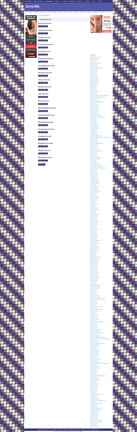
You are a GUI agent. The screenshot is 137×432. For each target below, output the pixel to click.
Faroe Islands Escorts (95, 158)
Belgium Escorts (94, 86)
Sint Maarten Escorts (95, 354)
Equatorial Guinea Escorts (96, 151)
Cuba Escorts (93, 131)
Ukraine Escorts (93, 406)
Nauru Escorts (93, 281)
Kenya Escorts (93, 223)
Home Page (28, 1)
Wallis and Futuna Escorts (96, 420)
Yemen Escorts (93, 423)
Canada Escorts (93, 112)
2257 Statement (80, 431)
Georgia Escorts (94, 172)
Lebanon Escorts (94, 234)
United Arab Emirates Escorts (96, 408)
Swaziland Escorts (94, 377)
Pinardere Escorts (45, 59)
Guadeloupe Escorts (94, 183)
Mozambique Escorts (95, 277)
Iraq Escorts (93, 206)
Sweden (101, 12)
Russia (59, 12)
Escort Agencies (49, 1)
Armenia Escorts (94, 71)
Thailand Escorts (94, 388)
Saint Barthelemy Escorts (96, 329)
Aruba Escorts (93, 72)
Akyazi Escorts (44, 150)
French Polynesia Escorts (96, 166)
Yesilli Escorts (44, 51)
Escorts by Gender (38, 1)
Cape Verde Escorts (94, 114)
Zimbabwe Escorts (94, 426)
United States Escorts (95, 411)
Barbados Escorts (94, 83)
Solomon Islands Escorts (95, 358)
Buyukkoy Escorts (45, 143)
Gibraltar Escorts (94, 177)
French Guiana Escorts (95, 164)
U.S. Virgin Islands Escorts (96, 403)
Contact (100, 1)
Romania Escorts (94, 324)
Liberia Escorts (93, 237)
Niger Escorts (93, 291)
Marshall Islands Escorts (95, 257)
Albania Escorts (93, 60)
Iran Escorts (93, 204)
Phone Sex (79, 1)
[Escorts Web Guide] (32, 8)
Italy (50, 12)
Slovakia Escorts (94, 355)
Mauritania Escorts (94, 260)
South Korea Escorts (95, 366)
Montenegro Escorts (94, 272)
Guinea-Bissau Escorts (95, 191)
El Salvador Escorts (94, 149)
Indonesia (76, 12)
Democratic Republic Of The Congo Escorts (100, 137)
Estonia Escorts (93, 154)
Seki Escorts (43, 94)
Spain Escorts (93, 369)
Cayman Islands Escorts (95, 115)
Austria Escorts (93, 75)
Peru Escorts (93, 312)
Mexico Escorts (93, 264)
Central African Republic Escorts (97, 117)
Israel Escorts (93, 211)
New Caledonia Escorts (95, 286)
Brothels (57, 1)
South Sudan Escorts (95, 368)
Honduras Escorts (94, 195)
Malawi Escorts (93, 249)
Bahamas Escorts (94, 78)
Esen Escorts (43, 101)
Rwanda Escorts (94, 328)
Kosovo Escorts (93, 226)
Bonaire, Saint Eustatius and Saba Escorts (99, 95)
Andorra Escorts (94, 64)
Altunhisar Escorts (45, 122)
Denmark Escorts (94, 138)
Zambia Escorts (93, 425)
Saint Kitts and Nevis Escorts (96, 332)
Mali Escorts (93, 254)
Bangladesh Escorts (94, 81)
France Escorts (93, 163)
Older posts (42, 164)
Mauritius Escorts (94, 261)
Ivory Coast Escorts (94, 214)
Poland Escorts (93, 315)
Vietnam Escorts (94, 418)
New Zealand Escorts (95, 288)
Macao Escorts (93, 244)
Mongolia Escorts (94, 271)
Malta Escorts (93, 255)
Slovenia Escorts (94, 357)
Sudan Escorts (93, 372)
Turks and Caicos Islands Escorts (97, 400)
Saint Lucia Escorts (94, 334)
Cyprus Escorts (93, 134)
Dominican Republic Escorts (96, 143)
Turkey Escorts (93, 397)
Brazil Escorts (93, 100)
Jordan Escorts (93, 220)
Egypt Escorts (93, 147)
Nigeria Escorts (93, 292)
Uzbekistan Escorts (94, 414)
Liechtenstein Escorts (95, 240)
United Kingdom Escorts (95, 409)
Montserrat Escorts (94, 274)
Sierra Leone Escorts (95, 351)
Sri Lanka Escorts (94, 371)
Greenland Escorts (94, 180)
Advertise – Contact (95, 429)
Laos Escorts (93, 231)
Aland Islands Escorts (95, 58)
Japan (31, 12)
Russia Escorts (93, 326)
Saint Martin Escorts (94, 335)
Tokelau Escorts (93, 391)
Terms (93, 1)
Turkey (88, 12)
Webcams (87, 1)
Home (39, 15)
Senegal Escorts (94, 346)
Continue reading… (43, 26)
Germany (36, 12)
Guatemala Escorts (94, 186)
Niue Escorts (93, 294)
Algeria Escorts (93, 61)
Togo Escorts (93, 389)
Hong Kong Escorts (94, 197)
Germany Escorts (94, 174)
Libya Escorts (93, 238)
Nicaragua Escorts (94, 289)
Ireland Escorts (93, 208)
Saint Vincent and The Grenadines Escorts (99, 338)
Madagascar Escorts (95, 248)
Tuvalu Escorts (93, 402)
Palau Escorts (93, 304)
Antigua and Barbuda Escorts (96, 67)
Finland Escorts (93, 161)
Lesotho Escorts (94, 235)
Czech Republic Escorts (95, 135)
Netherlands (82, 12)
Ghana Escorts (93, 175)
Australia (65, 12)
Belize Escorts (93, 87)
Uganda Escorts (93, 405)
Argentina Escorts (94, 69)
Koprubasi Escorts (45, 44)
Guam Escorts (93, 184)
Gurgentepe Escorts (46, 129)
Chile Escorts (93, 120)
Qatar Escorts (93, 320)
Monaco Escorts (94, 269)
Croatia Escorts (93, 129)
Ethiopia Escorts (94, 155)
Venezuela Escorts (94, 417)
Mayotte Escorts (94, 263)
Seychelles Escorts (94, 349)
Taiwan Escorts (93, 383)
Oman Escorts (93, 301)
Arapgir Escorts (44, 37)
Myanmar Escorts (94, 278)
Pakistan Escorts (94, 303)
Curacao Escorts (94, 132)
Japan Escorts (93, 217)
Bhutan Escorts (93, 92)
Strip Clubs (72, 1)
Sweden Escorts (94, 378)
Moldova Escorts (94, 268)
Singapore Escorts (94, 352)
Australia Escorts (94, 74)
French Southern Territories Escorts (98, 167)
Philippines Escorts (94, 314)
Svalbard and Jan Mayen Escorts (97, 375)
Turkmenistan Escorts (95, 398)
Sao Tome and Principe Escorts (97, 343)
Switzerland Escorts (94, 380)
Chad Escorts (93, 118)
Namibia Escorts (94, 280)
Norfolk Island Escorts (95, 295)
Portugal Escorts (94, 317)
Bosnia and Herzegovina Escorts (97, 97)
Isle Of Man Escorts (94, 209)
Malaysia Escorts (94, 251)
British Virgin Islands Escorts (96, 101)
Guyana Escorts (93, 192)
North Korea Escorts (94, 297)
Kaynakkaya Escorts (46, 66)
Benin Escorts (93, 89)
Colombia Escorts (94, 123)
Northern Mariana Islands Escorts (97, 298)
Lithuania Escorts (94, 241)
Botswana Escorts (94, 98)
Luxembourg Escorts (95, 243)
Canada (54, 12)
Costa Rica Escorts (94, 127)
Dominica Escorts (94, 141)
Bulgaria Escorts (94, 104)
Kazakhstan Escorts (94, 221)
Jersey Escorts (93, 218)
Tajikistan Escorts (94, 385)
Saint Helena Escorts (95, 331)
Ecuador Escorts (94, 146)
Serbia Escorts (93, 348)
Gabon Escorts (93, 169)
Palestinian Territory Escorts (96, 306)
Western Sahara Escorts (95, 422)
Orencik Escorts (44, 23)
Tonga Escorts (93, 392)
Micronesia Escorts (94, 266)
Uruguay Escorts (94, 412)
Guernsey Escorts (94, 188)
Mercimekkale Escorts (47, 108)
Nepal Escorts (93, 283)
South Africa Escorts (94, 361)
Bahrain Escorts (93, 80)
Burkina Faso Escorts (95, 106)
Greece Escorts (93, 178)
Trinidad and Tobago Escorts (96, 394)
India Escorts (93, 201)
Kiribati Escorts (93, 224)
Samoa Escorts (93, 340)
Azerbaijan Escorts (94, 77)
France (45, 12)
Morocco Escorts (94, 275)
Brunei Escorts (93, 103)
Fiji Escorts (92, 160)
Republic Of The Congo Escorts (97, 321)
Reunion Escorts (94, 323)
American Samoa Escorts (96, 63)
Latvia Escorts (93, 232)
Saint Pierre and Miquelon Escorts (98, 337)
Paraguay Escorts (94, 311)
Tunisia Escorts (93, 395)
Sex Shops (64, 1)
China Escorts (93, 121)
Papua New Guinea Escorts (96, 309)
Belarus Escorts (93, 84)
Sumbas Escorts (45, 136)
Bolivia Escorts (93, 94)
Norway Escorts (93, 300)
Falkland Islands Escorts (95, 157)
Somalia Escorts (94, 360)
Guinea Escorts (93, 189)
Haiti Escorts (93, 194)
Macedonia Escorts (94, 246)
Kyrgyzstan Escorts (94, 229)
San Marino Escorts (94, 341)
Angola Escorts (93, 66)
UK (41, 12)
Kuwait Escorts (93, 228)
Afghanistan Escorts (94, 57)
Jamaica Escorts (94, 215)
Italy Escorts (93, 212)
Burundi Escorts (93, 107)
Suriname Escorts (94, 374)
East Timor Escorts (94, 144)
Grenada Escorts (94, 181)
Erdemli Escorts (44, 87)
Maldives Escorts (94, 252)
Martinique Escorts (94, 258)
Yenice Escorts (44, 80)
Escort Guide (65, 431)
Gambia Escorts (93, 171)
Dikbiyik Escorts (44, 157)
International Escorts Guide (43, 429)
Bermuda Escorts (94, 91)
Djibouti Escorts (93, 140)
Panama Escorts (94, 308)
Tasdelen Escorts (45, 30)
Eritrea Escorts (93, 152)
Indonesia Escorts (94, 203)
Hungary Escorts (94, 198)
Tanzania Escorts (94, 386)
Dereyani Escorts (45, 73)
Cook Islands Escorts (95, 126)
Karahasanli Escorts (46, 115)
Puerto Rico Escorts (94, 318)
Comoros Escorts (94, 124)
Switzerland (95, 12)
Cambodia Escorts (94, 109)
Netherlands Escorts (94, 284)
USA (26, 12)
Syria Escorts (93, 381)
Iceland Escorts (93, 200)
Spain (70, 12)
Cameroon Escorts (94, 111)
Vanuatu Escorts (94, 415)
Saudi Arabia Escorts (95, 345)
